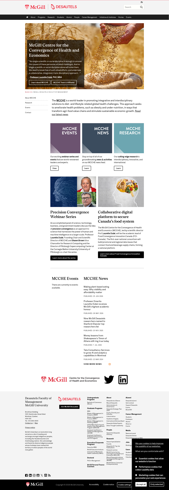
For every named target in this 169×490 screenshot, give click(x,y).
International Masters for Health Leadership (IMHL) (95, 452)
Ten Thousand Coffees (46, 475)
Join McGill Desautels (69, 407)
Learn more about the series (64, 258)
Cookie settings (124, 485)
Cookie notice (108, 484)
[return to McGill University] (34, 485)
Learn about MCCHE (39, 82)
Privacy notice (30, 427)
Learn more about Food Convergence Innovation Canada (120, 255)
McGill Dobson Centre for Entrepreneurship (114, 463)
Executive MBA (92, 447)
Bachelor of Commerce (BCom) (94, 403)
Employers (129, 419)
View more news (93, 364)
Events (128, 17)
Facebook (26, 475)
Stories (121, 17)
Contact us (29, 423)
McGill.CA (28, 92)
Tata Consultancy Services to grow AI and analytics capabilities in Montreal (96, 353)
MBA (88, 411)
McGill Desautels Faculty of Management (51, 92)
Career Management (89, 17)
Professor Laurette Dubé (41, 77)
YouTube (38, 475)
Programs (41, 17)
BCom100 (129, 409)
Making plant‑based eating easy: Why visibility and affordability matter (96, 289)
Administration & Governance (112, 405)
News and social (131, 433)
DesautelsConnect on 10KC (134, 438)
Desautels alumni (131, 400)
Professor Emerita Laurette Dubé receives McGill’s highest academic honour (96, 305)
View (54, 168)
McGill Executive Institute (95, 449)
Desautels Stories (131, 435)
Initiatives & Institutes (107, 17)
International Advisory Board (115, 421)
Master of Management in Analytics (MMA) (95, 414)
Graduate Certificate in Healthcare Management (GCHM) (95, 431)
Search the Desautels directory (113, 433)
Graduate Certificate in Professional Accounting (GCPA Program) (94, 437)
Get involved (130, 403)
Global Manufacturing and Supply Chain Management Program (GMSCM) (96, 426)
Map (36, 423)
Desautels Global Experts (114, 423)
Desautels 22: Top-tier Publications (113, 446)
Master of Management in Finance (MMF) (95, 418)
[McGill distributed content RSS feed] (110, 364)
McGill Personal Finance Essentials (95, 465)
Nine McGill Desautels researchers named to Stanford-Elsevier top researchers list (94, 322)
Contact (28, 112)
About (33, 17)
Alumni (69, 17)
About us (128, 424)
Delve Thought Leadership (115, 425)
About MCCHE (30, 98)
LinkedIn (30, 475)
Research (51, 17)
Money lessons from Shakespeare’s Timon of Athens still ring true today (96, 338)
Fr (142, 2)
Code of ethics (111, 416)
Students (60, 17)
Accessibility (94, 484)
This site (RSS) (49, 475)
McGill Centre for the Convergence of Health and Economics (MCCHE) (115, 453)
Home (27, 17)
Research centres (112, 450)
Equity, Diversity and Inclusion (113, 413)
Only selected (156, 484)
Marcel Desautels (112, 403)
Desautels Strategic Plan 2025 (114, 409)
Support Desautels (131, 405)
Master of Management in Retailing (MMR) (95, 421)
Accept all (141, 484)
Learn (86, 168)
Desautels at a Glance (113, 400)
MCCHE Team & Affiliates (63, 82)
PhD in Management (93, 460)
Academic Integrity (112, 419)
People (76, 17)
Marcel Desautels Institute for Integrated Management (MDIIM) (115, 459)
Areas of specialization (113, 441)
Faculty (109, 444)
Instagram (34, 475)
